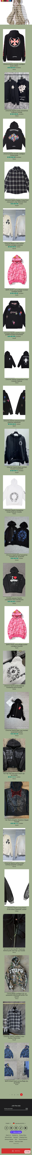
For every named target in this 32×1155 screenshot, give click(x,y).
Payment (15, 1137)
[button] (11, 67)
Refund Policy (8, 1137)
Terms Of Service (23, 1139)
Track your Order (19, 1141)
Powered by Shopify (16, 1143)
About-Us (8, 1135)
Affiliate (11, 1141)
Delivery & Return (9, 1139)
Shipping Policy (23, 1137)
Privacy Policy (22, 1135)
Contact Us (15, 1135)
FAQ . (16, 1139)
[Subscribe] (26, 1108)
